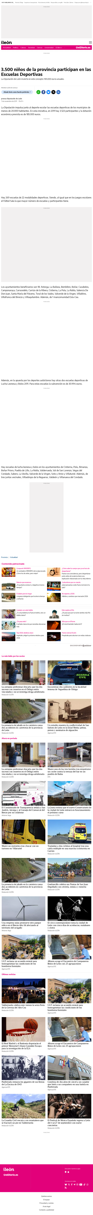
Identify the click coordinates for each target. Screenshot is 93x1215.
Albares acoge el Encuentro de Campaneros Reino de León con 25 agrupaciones (68, 962)
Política (15, 47)
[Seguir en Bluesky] (66, 1184)
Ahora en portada (9, 738)
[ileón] (15, 1169)
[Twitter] (53, 92)
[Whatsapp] (38, 92)
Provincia (4, 557)
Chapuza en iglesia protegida (81, 2)
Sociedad (31, 47)
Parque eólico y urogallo (57, 2)
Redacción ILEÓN (8, 695)
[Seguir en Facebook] (71, 1184)
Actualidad (7, 47)
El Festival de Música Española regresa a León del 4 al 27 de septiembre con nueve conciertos (69, 1123)
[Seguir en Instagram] (77, 1184)
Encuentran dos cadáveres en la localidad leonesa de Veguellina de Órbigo (67, 688)
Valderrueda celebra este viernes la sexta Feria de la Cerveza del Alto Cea (23, 1006)
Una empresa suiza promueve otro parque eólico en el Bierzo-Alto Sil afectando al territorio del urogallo (21, 925)
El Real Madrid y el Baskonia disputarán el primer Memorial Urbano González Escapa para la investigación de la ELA (22, 1046)
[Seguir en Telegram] (74, 1184)
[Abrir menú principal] (90, 42)
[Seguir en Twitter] (69, 1184)
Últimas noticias (9, 974)
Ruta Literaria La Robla (44, 2)
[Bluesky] (48, 92)
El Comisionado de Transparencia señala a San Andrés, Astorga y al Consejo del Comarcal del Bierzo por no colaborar (23, 810)
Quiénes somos (46, 1196)
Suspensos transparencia (30, 2)
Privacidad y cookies (46, 1203)
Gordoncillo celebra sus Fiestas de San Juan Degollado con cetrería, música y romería (68, 885)
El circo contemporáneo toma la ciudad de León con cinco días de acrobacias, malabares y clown (69, 925)
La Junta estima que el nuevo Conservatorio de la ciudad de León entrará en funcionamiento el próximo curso (69, 810)
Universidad (49, 47)
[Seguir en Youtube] (80, 1184)
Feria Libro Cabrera (68, 2)
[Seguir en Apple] (68, 1172)
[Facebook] (43, 92)
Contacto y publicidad (46, 1210)
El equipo (46, 1200)
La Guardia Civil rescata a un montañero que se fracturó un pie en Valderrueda (23, 1121)
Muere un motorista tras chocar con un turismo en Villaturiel (20, 847)
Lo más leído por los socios (13, 656)
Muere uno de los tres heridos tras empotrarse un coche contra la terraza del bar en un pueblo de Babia (69, 771)
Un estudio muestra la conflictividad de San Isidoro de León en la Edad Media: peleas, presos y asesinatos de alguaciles (68, 728)
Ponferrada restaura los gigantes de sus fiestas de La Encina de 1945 (23, 1083)
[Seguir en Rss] (66, 1188)
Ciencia (39, 47)
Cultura (23, 47)
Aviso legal (46, 1206)
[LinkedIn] (58, 92)
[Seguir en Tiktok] (84, 1184)
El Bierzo (59, 47)
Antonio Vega (6, 815)
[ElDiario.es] (83, 47)
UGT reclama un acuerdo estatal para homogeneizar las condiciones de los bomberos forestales (19, 964)
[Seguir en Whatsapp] (87, 1184)
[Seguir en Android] (65, 1172)
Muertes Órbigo (19, 2)
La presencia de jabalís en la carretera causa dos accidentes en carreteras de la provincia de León (22, 728)
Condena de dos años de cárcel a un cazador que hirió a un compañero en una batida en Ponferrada (68, 1084)
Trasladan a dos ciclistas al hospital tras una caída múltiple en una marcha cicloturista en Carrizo (69, 848)
